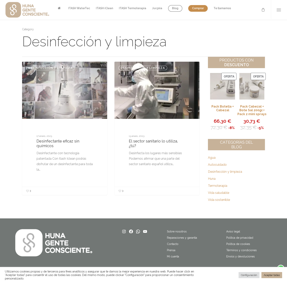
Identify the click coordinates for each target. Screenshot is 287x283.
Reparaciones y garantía (182, 237)
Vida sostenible (219, 200)
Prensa (171, 250)
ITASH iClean (104, 8)
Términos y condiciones (241, 250)
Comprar (198, 8)
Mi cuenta (173, 256)
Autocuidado (217, 164)
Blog (175, 8)
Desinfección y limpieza (50, 67)
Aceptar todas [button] (272, 275)
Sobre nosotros (177, 231)
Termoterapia (217, 186)
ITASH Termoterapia (132, 8)
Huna (212, 179)
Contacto (172, 244)
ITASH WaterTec (79, 8)
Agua (212, 157)
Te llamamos (222, 8)
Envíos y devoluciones (240, 256)
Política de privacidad (239, 237)
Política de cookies (238, 244)
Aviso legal (233, 231)
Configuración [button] (249, 275)
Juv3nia (157, 8)
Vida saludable (218, 193)
